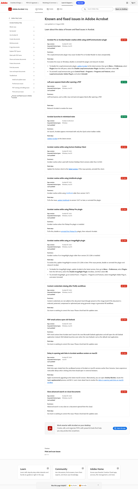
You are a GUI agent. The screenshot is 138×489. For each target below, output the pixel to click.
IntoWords (69, 193)
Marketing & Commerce (49, 3)
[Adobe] (4, 3)
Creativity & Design (15, 3)
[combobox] (97, 9)
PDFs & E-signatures (31, 3)
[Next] (109, 453)
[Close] (98, 485)
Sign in (133, 3)
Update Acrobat (52, 139)
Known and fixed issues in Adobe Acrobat (22, 97)
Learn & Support (67, 3)
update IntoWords (63, 200)
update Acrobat (82, 66)
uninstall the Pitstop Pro (69, 231)
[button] (127, 2)
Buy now (80, 3)
